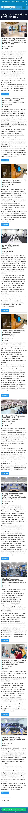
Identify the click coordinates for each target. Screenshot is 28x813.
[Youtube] (26, 4)
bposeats (13, 84)
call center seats (5, 88)
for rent (16, 301)
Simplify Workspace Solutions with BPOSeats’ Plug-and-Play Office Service (14, 580)
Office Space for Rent (8, 69)
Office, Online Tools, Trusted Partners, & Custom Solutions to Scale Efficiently (14, 662)
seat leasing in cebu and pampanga (10, 287)
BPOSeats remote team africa (10, 683)
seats (12, 219)
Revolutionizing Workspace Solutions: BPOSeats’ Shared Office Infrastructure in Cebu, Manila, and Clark (14, 41)
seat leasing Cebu (5, 90)
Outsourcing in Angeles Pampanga (16, 774)
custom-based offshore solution (9, 689)
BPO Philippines (6, 526)
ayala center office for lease (10, 783)
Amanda (5, 668)
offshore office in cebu (16, 701)
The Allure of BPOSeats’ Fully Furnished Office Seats (14, 181)
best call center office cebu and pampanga (14, 129)
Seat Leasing (4, 75)
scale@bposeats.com (18, 1)
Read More (5, 94)
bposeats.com (20, 84)
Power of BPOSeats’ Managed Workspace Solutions (11, 246)
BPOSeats (5, 48)
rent (8, 154)
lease (5, 154)
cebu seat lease (9, 301)
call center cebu (9, 86)
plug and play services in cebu (17, 279)
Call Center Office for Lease (8, 131)
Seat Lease (16, 217)
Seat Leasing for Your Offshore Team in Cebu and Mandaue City (13, 739)
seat (11, 154)
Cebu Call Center (14, 88)
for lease (21, 152)
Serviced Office (15, 289)
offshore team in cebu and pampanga (11, 703)
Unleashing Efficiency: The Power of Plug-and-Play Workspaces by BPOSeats (13, 100)
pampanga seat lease (7, 303)
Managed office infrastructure (8, 388)
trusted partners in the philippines (17, 709)
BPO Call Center (7, 84)
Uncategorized (16, 378)
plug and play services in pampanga (13, 73)
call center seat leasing (20, 86)
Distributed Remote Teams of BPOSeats (13, 699)
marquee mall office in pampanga (14, 785)
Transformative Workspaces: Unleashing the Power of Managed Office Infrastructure (14, 333)
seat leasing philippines (14, 78)
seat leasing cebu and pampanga (14, 285)
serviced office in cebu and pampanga (11, 462)
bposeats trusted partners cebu (14, 687)
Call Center (12, 297)
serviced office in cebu (10, 80)
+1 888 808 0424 (6, 1)
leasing (5, 217)
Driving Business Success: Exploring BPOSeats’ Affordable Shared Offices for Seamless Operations (14, 496)
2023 (4, 295)
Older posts (5, 800)
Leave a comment (18, 90)
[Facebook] (26, 1)
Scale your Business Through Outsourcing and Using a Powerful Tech (13, 707)
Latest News (4, 774)
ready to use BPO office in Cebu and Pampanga (13, 617)
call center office (18, 148)
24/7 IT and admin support (9, 766)
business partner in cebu (9, 448)
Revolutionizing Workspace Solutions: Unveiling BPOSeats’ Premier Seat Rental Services (13, 418)
